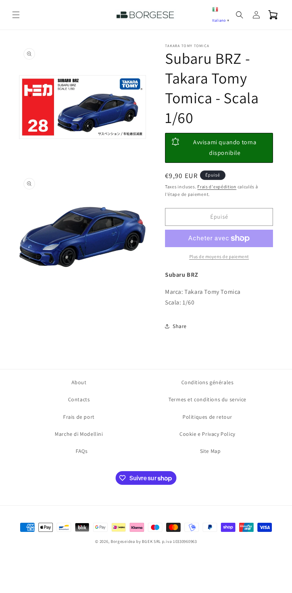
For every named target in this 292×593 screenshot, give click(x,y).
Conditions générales (207, 382)
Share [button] (180, 326)
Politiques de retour (207, 416)
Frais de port (79, 416)
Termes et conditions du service (207, 399)
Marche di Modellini (79, 434)
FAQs (81, 451)
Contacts (79, 399)
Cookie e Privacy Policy (207, 434)
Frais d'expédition (216, 186)
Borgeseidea (123, 541)
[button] (16, 14)
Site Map (210, 451)
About (79, 382)
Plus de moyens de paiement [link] (219, 256)
